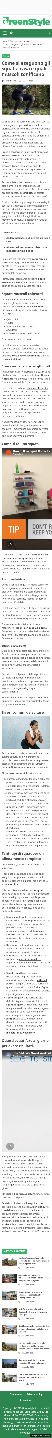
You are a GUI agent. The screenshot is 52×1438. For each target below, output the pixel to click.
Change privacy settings (40, 1435)
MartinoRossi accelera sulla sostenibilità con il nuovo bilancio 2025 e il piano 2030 (33, 1261)
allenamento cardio (37, 388)
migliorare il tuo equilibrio (20, 1032)
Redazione (26, 1400)
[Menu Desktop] (5, 33)
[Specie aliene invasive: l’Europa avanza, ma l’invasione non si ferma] (9, 1377)
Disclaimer (16, 1394)
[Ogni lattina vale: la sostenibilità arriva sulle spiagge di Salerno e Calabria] (9, 1329)
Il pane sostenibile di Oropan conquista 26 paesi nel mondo (32, 1361)
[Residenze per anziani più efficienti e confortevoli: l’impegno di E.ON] (9, 1295)
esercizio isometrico (30, 959)
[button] (49, 33)
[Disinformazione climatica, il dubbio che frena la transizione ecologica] (9, 1312)
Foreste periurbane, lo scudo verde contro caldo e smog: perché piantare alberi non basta (33, 1346)
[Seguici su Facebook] (11, 33)
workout (6, 1224)
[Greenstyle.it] (26, 21)
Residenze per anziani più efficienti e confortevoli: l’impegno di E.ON (30, 1295)
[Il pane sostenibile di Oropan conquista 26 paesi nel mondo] (9, 1363)
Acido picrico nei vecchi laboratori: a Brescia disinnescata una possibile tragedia (34, 1278)
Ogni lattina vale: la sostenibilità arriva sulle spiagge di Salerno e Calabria (33, 1329)
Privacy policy (34, 1394)
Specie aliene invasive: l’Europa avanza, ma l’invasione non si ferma (32, 1377)
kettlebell (42, 980)
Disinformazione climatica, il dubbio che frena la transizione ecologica (32, 1312)
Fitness (6, 56)
